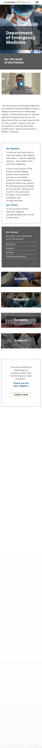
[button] (21, 394)
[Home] (16, 2)
